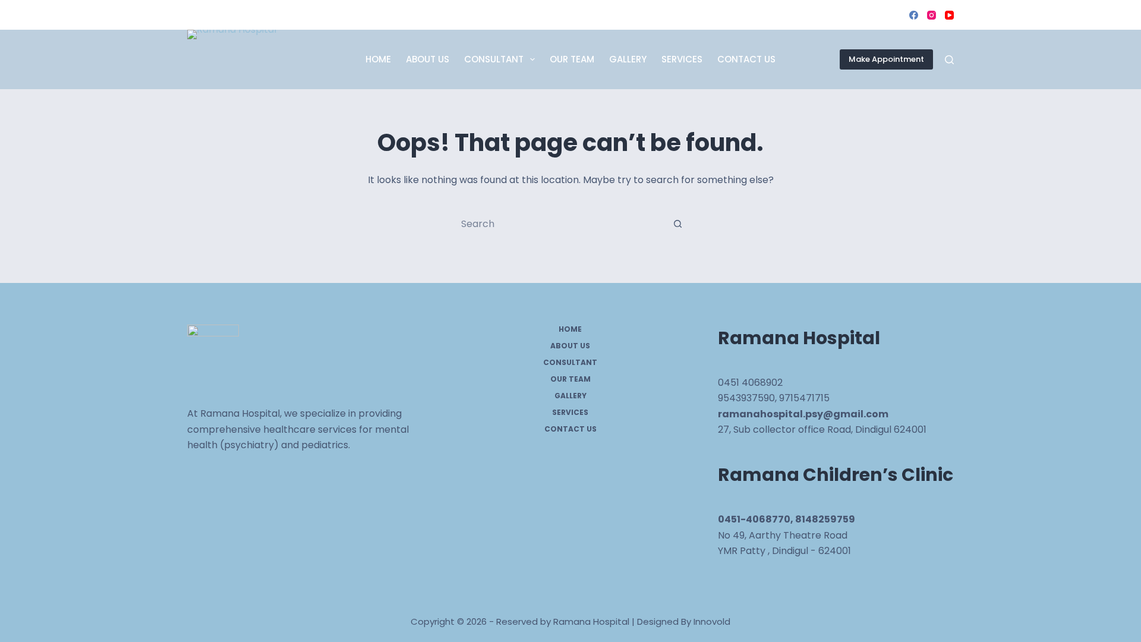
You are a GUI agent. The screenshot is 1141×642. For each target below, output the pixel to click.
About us (427, 59)
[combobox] (559, 223)
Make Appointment (886, 59)
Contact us (746, 59)
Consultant (494, 59)
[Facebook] (913, 15)
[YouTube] (949, 15)
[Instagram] (931, 15)
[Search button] (677, 223)
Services (681, 59)
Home (378, 59)
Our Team (572, 59)
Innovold (712, 621)
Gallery (628, 59)
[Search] (949, 59)
